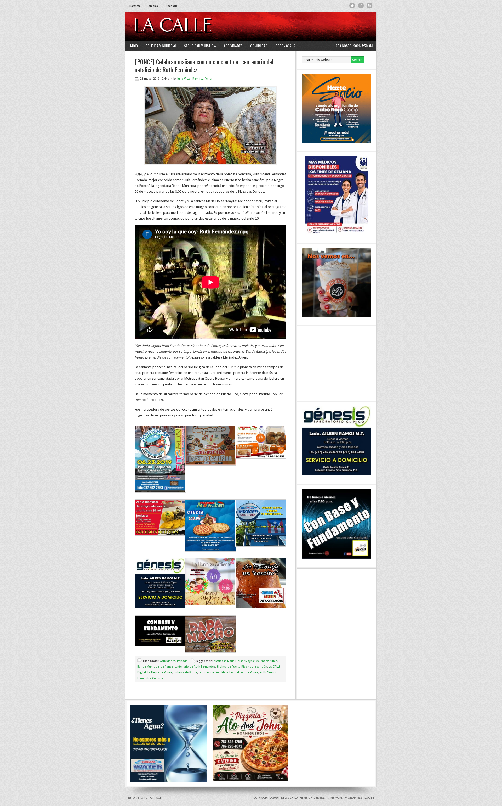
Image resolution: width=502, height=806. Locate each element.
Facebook (361, 6)
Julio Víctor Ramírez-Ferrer (194, 78)
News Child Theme (294, 797)
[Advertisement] (309, 26)
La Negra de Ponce (159, 672)
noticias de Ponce (185, 672)
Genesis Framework (328, 797)
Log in (369, 797)
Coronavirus (285, 45)
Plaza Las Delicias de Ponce (239, 672)
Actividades (233, 45)
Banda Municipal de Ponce (155, 666)
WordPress (353, 797)
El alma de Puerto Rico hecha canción (242, 666)
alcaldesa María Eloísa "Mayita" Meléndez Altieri (245, 661)
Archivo (153, 6)
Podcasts (171, 6)
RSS (370, 6)
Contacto (135, 6)
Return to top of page (145, 797)
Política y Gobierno (161, 45)
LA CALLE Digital (186, 26)
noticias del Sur (209, 672)
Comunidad (258, 45)
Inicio (133, 45)
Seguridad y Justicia (200, 45)
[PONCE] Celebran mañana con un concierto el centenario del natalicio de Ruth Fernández (204, 65)
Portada (182, 661)
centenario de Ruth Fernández (194, 666)
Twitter (352, 6)
